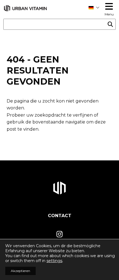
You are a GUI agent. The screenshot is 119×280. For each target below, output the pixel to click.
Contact (59, 215)
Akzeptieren (20, 271)
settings (54, 260)
